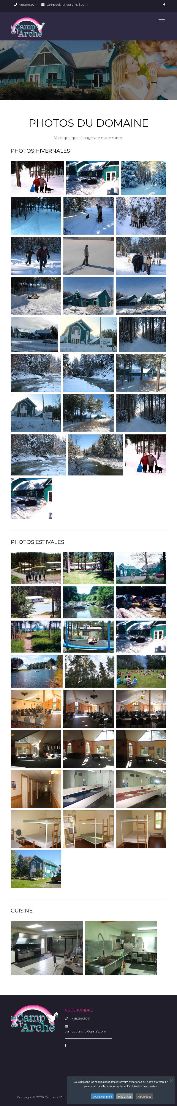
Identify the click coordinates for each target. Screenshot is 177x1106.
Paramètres (144, 1096)
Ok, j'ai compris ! (102, 1096)
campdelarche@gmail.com (67, 4)
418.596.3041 (28, 4)
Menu (161, 21)
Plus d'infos (124, 1096)
